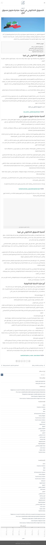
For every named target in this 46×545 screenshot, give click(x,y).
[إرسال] (2, 375)
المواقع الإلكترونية (41, 443)
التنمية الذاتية (42, 431)
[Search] (2, 3)
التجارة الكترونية (42, 424)
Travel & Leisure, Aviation (40, 418)
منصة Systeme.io (42, 452)
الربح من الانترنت (42, 437)
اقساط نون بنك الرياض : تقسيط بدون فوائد (11, 365)
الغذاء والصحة (42, 439)
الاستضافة (43, 422)
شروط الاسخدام (21, 541)
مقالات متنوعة (42, 450)
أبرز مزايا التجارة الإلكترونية (37, 51)
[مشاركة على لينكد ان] (17, 361)
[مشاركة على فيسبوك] (27, 361)
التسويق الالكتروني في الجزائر (35, 107)
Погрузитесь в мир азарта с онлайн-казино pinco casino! (33, 394)
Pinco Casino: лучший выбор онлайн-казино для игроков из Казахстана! (30, 392)
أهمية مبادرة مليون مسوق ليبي (36, 48)
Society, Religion (42, 416)
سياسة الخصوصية (26, 541)
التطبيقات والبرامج (42, 428)
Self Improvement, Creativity (39, 413)
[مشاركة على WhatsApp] (29, 361)
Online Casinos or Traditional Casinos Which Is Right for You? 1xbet (32, 398)
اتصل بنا (18, 541)
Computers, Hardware (41, 407)
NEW (44, 409)
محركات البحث (42, 448)
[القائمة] (44, 2)
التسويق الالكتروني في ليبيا (37, 46)
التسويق (23, 8)
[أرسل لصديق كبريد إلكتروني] (22, 361)
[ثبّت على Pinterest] (19, 361)
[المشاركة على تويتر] (24, 361)
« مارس (23, 538)
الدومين (43, 433)
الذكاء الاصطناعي (42, 435)
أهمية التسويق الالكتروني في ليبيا (36, 50)
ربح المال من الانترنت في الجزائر (37, 365)
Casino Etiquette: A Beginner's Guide (38, 396)
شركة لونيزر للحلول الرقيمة (40, 381)
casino (44, 405)
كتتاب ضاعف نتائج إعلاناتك (40, 383)
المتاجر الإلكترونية (42, 441)
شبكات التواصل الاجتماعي (40, 446)
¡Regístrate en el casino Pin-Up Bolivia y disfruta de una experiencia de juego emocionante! (28, 390)
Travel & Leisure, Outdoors (40, 420)
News (44, 411)
